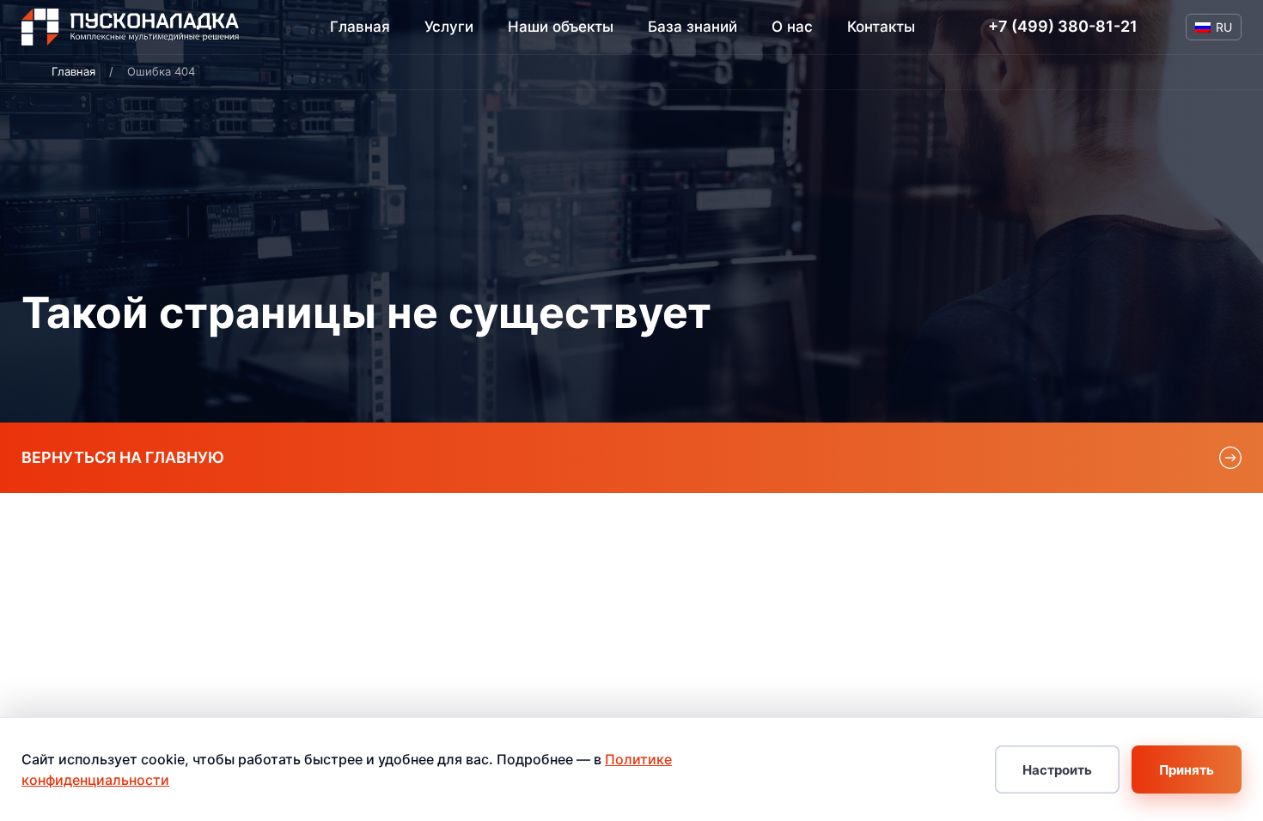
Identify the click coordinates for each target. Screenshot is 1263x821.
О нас (792, 26)
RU (1224, 27)
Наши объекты (560, 26)
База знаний (692, 26)
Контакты (881, 26)
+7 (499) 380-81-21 (1063, 26)
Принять (1186, 770)
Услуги (448, 27)
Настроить (1057, 770)
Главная (360, 26)
